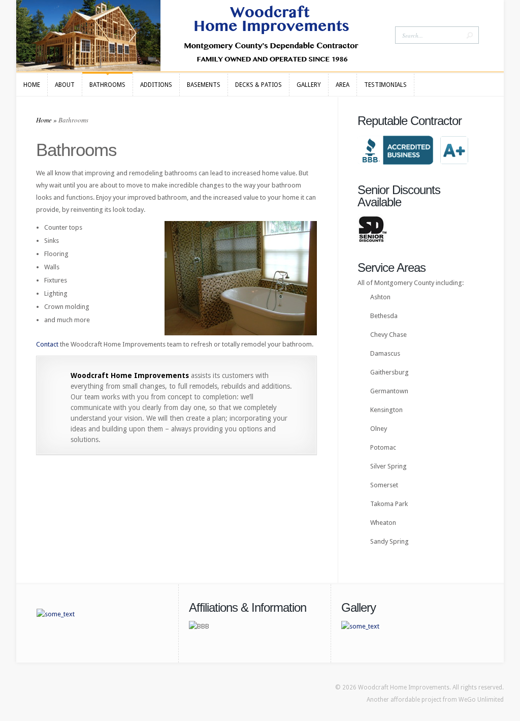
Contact (47, 344)
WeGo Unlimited (481, 699)
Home (44, 119)
